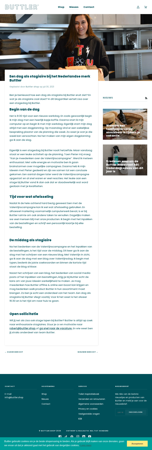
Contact (46, 403)
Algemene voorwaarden (90, 403)
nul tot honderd (99, 431)
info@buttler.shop (14, 397)
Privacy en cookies (88, 408)
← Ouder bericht (14, 352)
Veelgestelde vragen (89, 413)
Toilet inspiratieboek (88, 394)
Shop (44, 394)
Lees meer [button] (85, 445)
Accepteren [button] (137, 443)
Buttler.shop (48, 431)
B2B (80, 418)
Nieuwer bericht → (88, 352)
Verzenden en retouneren (91, 399)
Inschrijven (135, 412)
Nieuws (45, 399)
